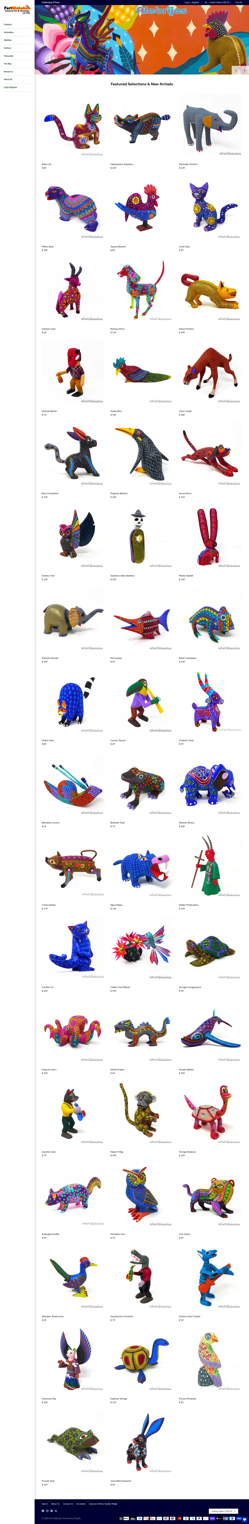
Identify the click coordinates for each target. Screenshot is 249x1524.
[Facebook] (43, 1511)
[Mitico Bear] (73, 207)
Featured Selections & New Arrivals (142, 84)
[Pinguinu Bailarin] (141, 454)
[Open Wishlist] (245, 1520)
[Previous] (236, 70)
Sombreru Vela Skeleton (122, 575)
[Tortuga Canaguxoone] (210, 948)
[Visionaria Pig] (73, 1359)
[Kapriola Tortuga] (141, 1359)
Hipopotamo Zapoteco (121, 164)
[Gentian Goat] (73, 289)
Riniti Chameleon (187, 658)
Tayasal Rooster (118, 246)
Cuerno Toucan (118, 740)
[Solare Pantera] (210, 289)
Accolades (81, 1504)
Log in (187, 2)
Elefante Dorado (50, 658)
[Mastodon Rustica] (210, 125)
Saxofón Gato (49, 1151)
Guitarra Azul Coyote (189, 1316)
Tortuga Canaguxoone (190, 987)
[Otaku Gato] (73, 701)
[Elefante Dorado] (73, 619)
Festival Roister (49, 411)
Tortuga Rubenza (187, 1151)
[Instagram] (47, 1511)
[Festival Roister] (73, 372)
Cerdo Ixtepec (49, 904)
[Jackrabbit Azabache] (141, 1441)
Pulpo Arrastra (49, 1069)
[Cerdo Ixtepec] (73, 865)
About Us (8, 79)
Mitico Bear (48, 246)
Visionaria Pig (49, 1398)
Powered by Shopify (72, 1518)
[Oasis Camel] (210, 372)
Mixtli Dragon (117, 1069)
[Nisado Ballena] (210, 1030)
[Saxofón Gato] (73, 1112)
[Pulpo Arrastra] (73, 1030)
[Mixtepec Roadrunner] (73, 1277)
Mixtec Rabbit (186, 575)
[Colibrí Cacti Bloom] (141, 948)
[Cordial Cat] (73, 948)
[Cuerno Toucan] (141, 701)
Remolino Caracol (51, 822)
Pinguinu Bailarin (119, 493)
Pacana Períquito (187, 1398)
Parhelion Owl (117, 1234)
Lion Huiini (184, 1234)
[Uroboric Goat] (210, 701)
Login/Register (10, 87)
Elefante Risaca (186, 822)
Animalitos (9, 32)
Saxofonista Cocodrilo (121, 1316)
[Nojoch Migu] (141, 1112)
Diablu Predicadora (188, 904)
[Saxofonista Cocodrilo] (141, 1277)
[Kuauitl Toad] (73, 1441)
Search (45, 1504)
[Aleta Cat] (73, 125)
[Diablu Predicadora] (210, 865)
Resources (8, 71)
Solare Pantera (186, 328)
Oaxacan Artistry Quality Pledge (103, 1504)
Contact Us (68, 1504)
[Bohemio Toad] (141, 783)
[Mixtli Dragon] (141, 1030)
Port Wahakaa (55, 1518)
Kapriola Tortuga (118, 1398)
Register (195, 2)
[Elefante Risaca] (210, 783)
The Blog (8, 64)
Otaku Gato (48, 740)
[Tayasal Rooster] (141, 207)
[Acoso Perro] (210, 454)
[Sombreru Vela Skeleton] (141, 536)
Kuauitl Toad (48, 1480)
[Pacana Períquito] (210, 1359)
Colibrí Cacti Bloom (120, 987)
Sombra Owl (48, 575)
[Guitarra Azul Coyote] (210, 1277)
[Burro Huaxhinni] (73, 454)
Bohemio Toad (117, 822)
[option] (142, 40)
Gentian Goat (48, 328)
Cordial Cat (47, 987)
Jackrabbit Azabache (120, 1480)
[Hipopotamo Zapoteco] (141, 125)
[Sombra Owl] (73, 536)
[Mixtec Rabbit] (210, 536)
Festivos (7, 48)
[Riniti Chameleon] (210, 619)
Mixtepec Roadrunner (53, 1316)
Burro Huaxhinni (50, 493)
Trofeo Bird (116, 411)
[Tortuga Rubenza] (210, 1112)
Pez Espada (116, 658)
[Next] (244, 70)
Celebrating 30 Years (51, 2)
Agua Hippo (116, 904)
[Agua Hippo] (141, 865)
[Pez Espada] (141, 619)
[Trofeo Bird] (141, 372)
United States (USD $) (219, 2)
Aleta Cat (46, 164)
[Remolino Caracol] (73, 783)
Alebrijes (8, 40)
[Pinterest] (51, 1511)
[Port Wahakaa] (17, 9)
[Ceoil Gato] (210, 207)
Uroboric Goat (186, 740)
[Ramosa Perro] (141, 289)
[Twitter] (56, 1511)
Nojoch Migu (116, 1151)
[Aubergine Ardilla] (73, 1195)
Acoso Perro (185, 493)
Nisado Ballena (186, 1069)
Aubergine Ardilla (50, 1234)
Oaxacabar (8, 56)
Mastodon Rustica (188, 164)
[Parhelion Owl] (141, 1195)
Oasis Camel (185, 411)
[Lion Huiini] (210, 1195)
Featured (8, 24)
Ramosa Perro (117, 328)
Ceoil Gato (184, 246)
